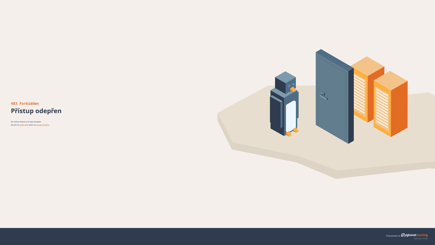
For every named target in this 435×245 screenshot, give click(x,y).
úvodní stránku (42, 125)
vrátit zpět (23, 125)
